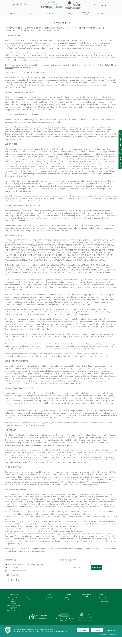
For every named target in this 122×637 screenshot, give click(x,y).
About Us (14, 13)
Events (68, 13)
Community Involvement (86, 13)
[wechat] (17, 580)
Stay (32, 13)
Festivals (103, 600)
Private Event (67, 600)
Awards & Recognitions (13, 605)
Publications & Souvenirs (14, 611)
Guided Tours (14, 601)
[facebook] (7, 580)
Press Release (13, 607)
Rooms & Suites (31, 598)
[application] (61, 631)
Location (13, 609)
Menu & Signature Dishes (50, 600)
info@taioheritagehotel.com (17, 571)
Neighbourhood (104, 601)
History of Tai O (103, 598)
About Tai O (103, 13)
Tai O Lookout (50, 598)
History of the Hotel (13, 598)
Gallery (14, 603)
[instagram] (12, 580)
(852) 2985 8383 (13, 568)
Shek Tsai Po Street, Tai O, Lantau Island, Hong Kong (25, 565)
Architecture (13, 600)
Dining (50, 13)
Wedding (67, 598)
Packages (31, 600)
